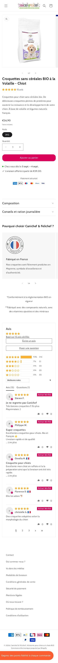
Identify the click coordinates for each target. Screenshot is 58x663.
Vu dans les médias (15, 568)
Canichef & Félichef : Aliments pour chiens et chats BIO (32, 645)
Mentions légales (14, 595)
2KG (7, 134)
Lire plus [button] (12, 442)
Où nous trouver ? (14, 602)
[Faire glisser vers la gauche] (22, 73)
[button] (6, 6)
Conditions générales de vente (20, 581)
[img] (22, 394)
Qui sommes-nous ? (15, 561)
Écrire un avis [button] (29, 341)
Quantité (6, 141)
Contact (10, 555)
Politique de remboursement (19, 608)
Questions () (23, 387)
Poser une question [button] (29, 348)
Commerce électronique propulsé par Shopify (29, 648)
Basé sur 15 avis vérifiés (17, 337)
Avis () (10, 387)
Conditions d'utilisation (17, 615)
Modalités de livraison (16, 575)
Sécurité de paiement (16, 588)
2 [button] (22, 530)
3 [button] (29, 530)
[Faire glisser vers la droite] (35, 73)
